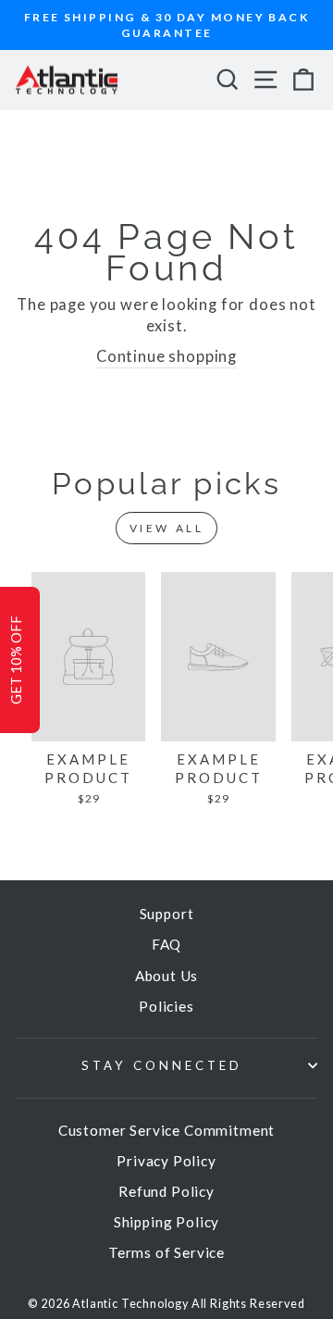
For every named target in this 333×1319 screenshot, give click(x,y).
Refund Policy (166, 1191)
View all (167, 528)
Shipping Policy (166, 1221)
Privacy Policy (166, 1160)
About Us (167, 975)
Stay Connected (161, 1065)
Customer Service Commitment (166, 1130)
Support (167, 913)
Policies (166, 1006)
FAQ (166, 944)
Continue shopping (166, 356)
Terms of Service (166, 1252)
